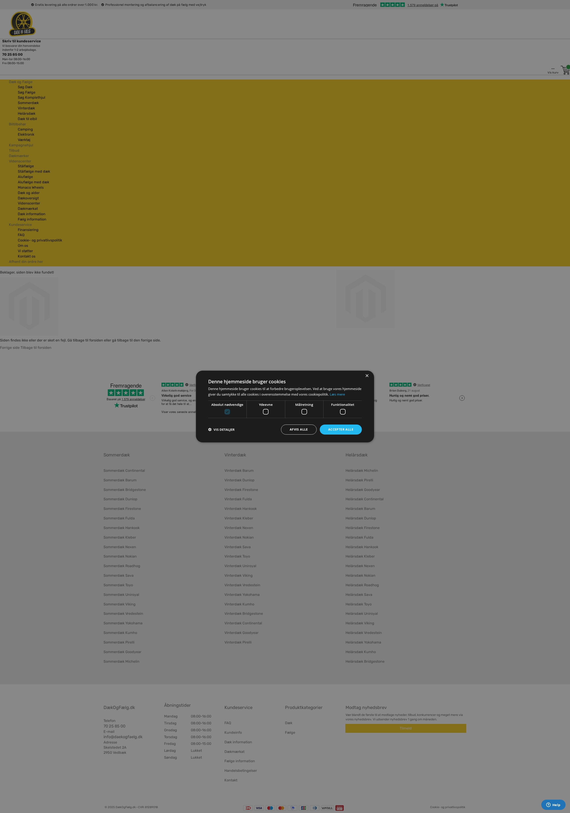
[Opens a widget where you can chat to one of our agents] (553, 805)
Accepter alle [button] (340, 429)
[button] (221, 429)
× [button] (366, 376)
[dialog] (285, 406)
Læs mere (337, 394)
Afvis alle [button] (299, 429)
